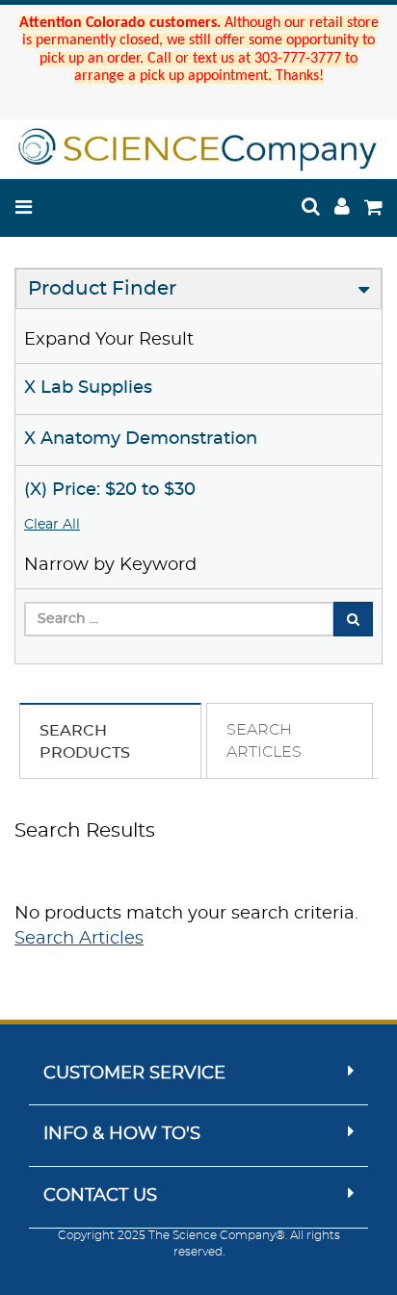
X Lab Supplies (88, 388)
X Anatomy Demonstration (140, 439)
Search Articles (79, 938)
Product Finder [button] (102, 288)
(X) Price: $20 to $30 (110, 490)
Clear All (52, 524)
